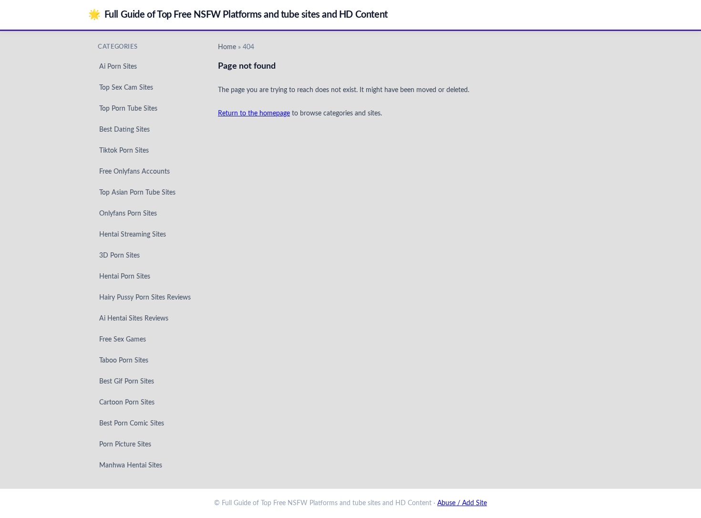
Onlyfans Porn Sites (128, 213)
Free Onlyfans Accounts (134, 171)
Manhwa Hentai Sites (130, 465)
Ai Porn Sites (118, 66)
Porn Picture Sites (125, 444)
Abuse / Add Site (462, 503)
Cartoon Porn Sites (127, 402)
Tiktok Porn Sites (124, 150)
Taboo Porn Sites (123, 360)
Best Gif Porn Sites (126, 381)
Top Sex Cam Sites (126, 87)
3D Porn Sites (119, 255)
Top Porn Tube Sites (128, 108)
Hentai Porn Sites (124, 276)
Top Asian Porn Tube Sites (137, 192)
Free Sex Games (122, 339)
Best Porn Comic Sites (131, 423)
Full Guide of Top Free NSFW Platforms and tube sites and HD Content (238, 15)
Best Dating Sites (124, 129)
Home (227, 47)
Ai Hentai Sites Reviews (133, 318)
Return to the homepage (254, 113)
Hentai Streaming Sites (132, 234)
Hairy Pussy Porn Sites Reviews (145, 297)
